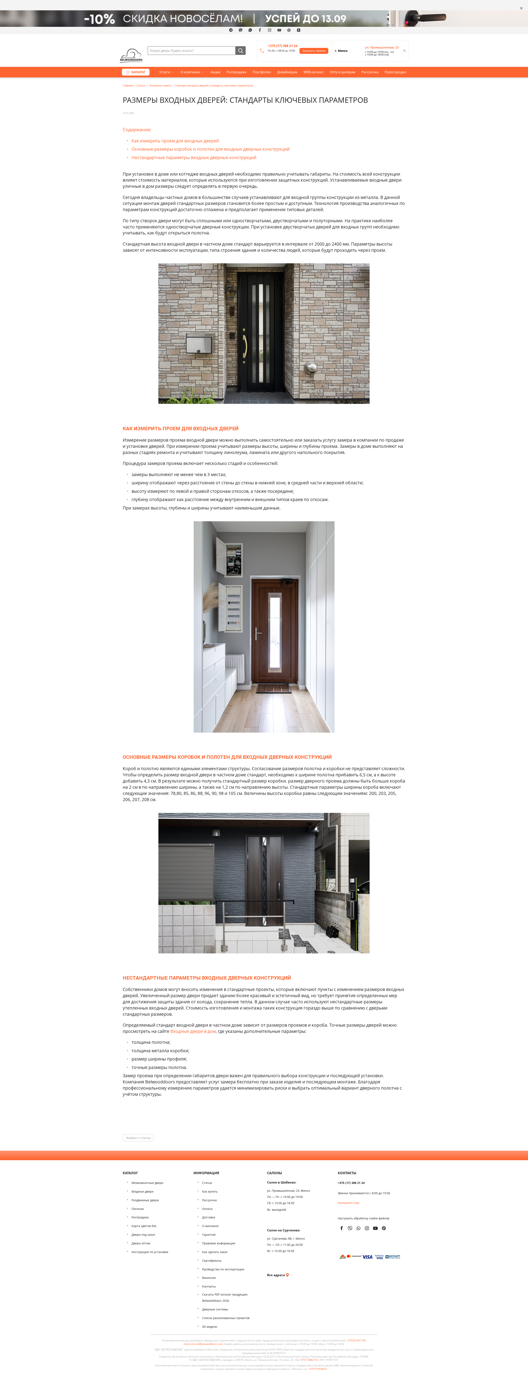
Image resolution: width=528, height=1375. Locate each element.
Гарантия (209, 1235)
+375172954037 (317, 1369)
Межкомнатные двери (147, 1183)
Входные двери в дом (193, 1031)
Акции (215, 72)
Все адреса (276, 1275)
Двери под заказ (143, 1235)
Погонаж (138, 1209)
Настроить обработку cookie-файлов (363, 1218)
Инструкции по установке (150, 1252)
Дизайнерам (287, 72)
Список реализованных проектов (226, 1318)
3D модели (209, 1327)
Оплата (207, 1209)
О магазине (210, 1226)
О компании (190, 72)
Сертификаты (212, 1261)
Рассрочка (370, 72)
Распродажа (236, 72)
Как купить (210, 1191)
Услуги (164, 72)
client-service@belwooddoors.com (203, 1344)
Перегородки (395, 72)
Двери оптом (141, 1243)
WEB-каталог (314, 72)
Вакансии (209, 1278)
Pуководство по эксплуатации (223, 1269)
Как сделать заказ (214, 1252)
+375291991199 (356, 1340)
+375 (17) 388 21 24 (282, 46)
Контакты (209, 1286)
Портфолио (262, 72)
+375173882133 (308, 1360)
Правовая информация (218, 1243)
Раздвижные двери (145, 1200)
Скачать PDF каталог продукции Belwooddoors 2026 (225, 1297)
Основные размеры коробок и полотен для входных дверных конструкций (211, 149)
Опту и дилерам (342, 72)
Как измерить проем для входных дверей (175, 141)
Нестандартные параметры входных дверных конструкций (194, 157)
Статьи (207, 1183)
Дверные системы (215, 1309)
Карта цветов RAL (144, 1226)
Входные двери (142, 1191)
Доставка (208, 1217)
